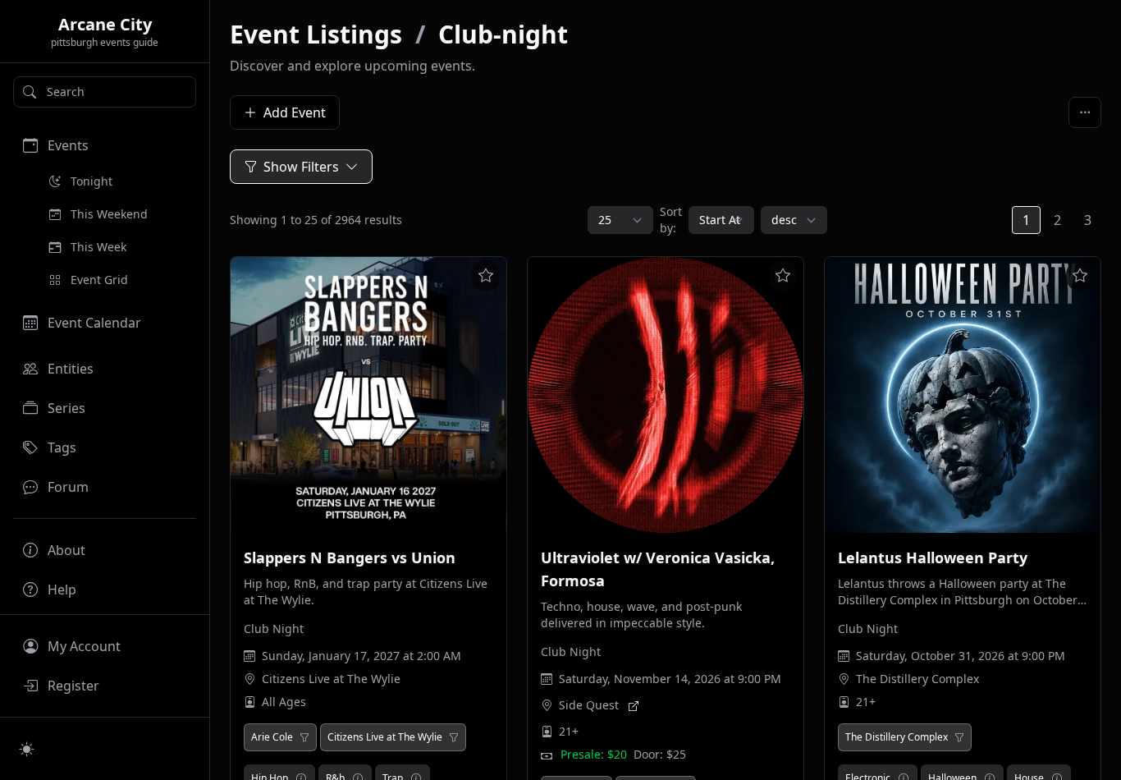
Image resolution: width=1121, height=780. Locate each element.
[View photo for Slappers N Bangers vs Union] (368, 395)
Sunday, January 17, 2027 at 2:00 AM (361, 655)
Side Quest (589, 705)
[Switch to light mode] (27, 749)
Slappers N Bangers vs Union (349, 557)
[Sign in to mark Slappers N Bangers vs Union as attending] (486, 275)
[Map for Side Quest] (633, 705)
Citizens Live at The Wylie (331, 678)
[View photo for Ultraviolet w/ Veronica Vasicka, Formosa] (665, 395)
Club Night (274, 628)
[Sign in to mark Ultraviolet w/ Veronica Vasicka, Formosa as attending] (783, 275)
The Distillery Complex (917, 678)
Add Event (294, 112)
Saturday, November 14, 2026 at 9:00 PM (670, 678)
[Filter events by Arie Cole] (304, 737)
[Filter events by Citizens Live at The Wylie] (454, 737)
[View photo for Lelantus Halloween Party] (962, 395)
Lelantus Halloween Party (932, 557)
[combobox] (104, 92)
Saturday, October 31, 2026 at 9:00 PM (960, 655)
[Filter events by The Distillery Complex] (959, 737)
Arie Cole (272, 737)
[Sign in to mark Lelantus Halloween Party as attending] (1080, 275)
